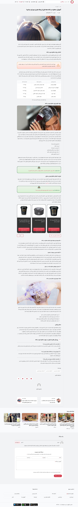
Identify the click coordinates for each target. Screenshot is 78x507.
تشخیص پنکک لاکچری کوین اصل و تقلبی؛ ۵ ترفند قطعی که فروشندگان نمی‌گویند (67, 425)
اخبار (15, 1)
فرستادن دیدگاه (58, 476)
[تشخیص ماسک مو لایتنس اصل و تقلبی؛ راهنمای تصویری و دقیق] (30, 417)
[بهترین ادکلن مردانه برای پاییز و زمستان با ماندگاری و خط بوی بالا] (12, 417)
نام (60, 457)
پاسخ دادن (17, 442)
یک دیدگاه (68, 428)
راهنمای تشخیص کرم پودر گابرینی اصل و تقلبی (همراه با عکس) (48, 424)
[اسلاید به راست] (22, 235)
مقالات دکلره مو (57, 371)
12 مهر (22, 442)
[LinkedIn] (26, 378)
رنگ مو (47, 183)
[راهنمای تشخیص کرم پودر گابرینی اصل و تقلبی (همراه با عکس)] (48, 417)
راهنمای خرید (33, 1)
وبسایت (28, 457)
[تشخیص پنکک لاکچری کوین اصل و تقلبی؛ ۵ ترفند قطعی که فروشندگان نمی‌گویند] (66, 417)
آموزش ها (21, 1)
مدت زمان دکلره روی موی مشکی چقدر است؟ (44, 190)
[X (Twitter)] (31, 378)
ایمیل (44, 457)
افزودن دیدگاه (58, 461)
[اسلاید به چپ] (18, 235)
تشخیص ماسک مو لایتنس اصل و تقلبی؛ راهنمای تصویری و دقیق (31, 424)
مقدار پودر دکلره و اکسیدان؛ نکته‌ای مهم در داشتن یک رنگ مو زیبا (41, 170)
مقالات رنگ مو (49, 371)
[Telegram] (18, 378)
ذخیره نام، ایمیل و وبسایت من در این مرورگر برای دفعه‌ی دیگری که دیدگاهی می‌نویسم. (46, 472)
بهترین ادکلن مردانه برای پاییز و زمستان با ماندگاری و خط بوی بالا (12, 424)
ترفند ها (26, 1)
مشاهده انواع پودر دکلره (55, 235)
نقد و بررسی (40, 1)
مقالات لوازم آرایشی (41, 371)
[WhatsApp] (22, 378)
